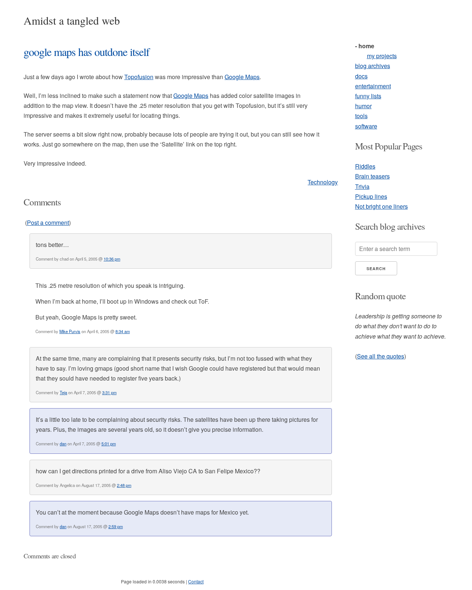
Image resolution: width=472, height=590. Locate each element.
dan (63, 443)
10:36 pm (112, 259)
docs (361, 76)
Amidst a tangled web (72, 20)
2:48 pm (124, 485)
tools (361, 116)
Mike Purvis (69, 331)
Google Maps (242, 77)
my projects (382, 56)
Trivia (362, 186)
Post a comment (48, 222)
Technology (323, 182)
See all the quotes (380, 356)
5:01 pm (108, 443)
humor (363, 106)
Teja (63, 392)
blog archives (372, 65)
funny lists (368, 96)
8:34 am (122, 331)
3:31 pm (109, 392)
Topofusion (138, 77)
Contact (196, 581)
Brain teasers (372, 176)
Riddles (365, 166)
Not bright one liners (381, 206)
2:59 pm (115, 526)
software (366, 126)
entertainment (373, 86)
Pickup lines (371, 196)
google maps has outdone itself (86, 51)
